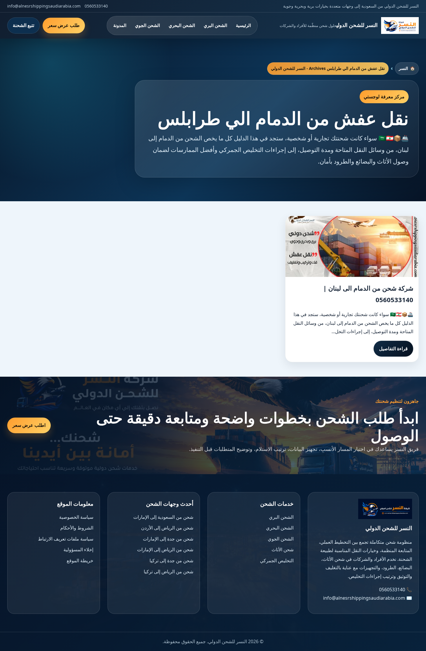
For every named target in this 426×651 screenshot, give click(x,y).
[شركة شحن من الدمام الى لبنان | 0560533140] (351, 246)
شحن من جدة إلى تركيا (171, 560)
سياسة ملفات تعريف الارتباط (65, 539)
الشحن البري (215, 25)
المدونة (119, 25)
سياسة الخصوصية (76, 517)
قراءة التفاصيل (393, 348)
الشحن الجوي (147, 25)
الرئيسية (243, 25)
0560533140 (96, 6)
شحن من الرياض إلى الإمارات (165, 549)
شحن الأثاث (283, 549)
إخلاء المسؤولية (78, 549)
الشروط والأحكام (76, 528)
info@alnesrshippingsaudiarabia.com (44, 6)
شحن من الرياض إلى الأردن (167, 528)
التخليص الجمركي (277, 560)
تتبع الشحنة (23, 25)
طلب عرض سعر (64, 25)
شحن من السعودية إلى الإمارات (163, 517)
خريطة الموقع (80, 560)
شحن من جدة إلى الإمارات (168, 539)
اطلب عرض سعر (28, 425)
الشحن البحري (182, 25)
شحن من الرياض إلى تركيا (168, 571)
